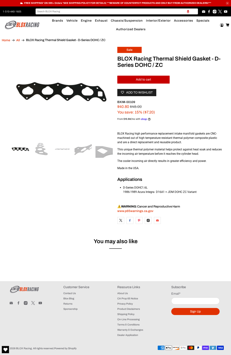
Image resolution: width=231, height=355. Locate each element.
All (18, 40)
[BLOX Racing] (22, 24)
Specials (203, 20)
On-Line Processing (128, 319)
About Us (122, 293)
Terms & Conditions (128, 324)
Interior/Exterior (158, 20)
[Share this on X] (120, 220)
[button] (188, 11)
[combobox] (117, 11)
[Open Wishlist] (5, 349)
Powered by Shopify (65, 348)
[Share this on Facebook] (130, 220)
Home (6, 40)
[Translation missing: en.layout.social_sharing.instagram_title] (148, 220)
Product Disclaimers (128, 309)
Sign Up (195, 311)
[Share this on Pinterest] (139, 220)
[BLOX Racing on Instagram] (214, 11)
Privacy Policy (125, 303)
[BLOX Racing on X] (220, 11)
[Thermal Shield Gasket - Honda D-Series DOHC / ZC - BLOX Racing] (61, 92)
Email (175, 293)
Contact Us (69, 293)
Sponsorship (70, 309)
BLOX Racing (24, 348)
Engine (86, 20)
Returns (67, 303)
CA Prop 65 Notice (127, 298)
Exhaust (101, 20)
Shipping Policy (125, 314)
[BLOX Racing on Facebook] (209, 11)
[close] (227, 3)
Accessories (183, 20)
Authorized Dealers (131, 29)
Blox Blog (68, 298)
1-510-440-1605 (12, 11)
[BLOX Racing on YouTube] (225, 11)
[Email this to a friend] (157, 220)
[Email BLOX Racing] (203, 11)
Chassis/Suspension (127, 20)
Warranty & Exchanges (130, 330)
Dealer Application (127, 335)
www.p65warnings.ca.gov (135, 211)
